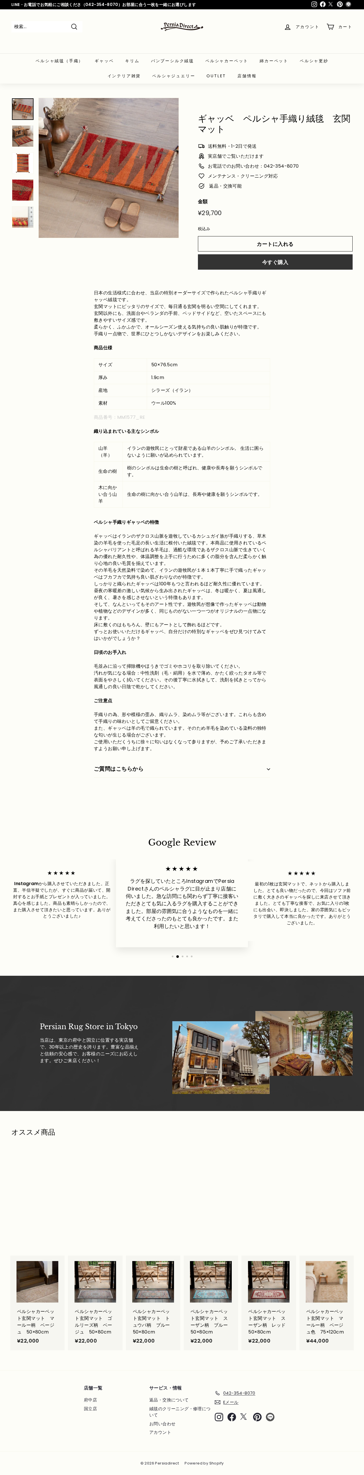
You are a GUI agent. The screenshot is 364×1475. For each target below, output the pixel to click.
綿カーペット (274, 61)
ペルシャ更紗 (314, 61)
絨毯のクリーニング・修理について (180, 1412)
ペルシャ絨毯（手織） (59, 61)
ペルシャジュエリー (173, 76)
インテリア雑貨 (124, 76)
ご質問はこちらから (119, 769)
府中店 (90, 1400)
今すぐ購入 (275, 262)
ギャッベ (104, 61)
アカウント (160, 1432)
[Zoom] (109, 168)
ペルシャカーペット (226, 61)
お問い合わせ (162, 1424)
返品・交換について (169, 1400)
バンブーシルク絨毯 (172, 61)
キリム (132, 61)
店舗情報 (247, 76)
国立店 (90, 1409)
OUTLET (216, 76)
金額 (203, 201)
